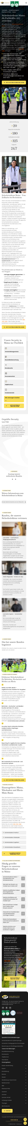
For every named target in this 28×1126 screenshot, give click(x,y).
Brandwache (9, 368)
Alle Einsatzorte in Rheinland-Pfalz (14, 853)
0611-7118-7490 (17, 824)
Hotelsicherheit (6, 260)
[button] (14, 1065)
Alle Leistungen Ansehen (12, 398)
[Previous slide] (12, 479)
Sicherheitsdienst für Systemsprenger (12, 1040)
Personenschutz (10, 376)
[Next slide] (15, 479)
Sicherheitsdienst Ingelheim (12, 842)
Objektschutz (13, 306)
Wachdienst (5, 1059)
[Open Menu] (26, 3)
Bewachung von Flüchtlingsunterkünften (12, 1046)
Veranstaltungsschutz (12, 351)
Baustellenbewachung (8, 259)
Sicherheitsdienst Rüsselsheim (12, 847)
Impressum (19, 1124)
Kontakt (8, 1111)
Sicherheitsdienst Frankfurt (12, 832)
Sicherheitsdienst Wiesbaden (12, 837)
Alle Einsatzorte (6, 1106)
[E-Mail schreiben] (25, 1119)
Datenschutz (12, 1124)
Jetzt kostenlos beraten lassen (15, 82)
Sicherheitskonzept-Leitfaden (16, 721)
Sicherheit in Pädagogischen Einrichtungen (13, 1043)
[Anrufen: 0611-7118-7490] (25, 1123)
